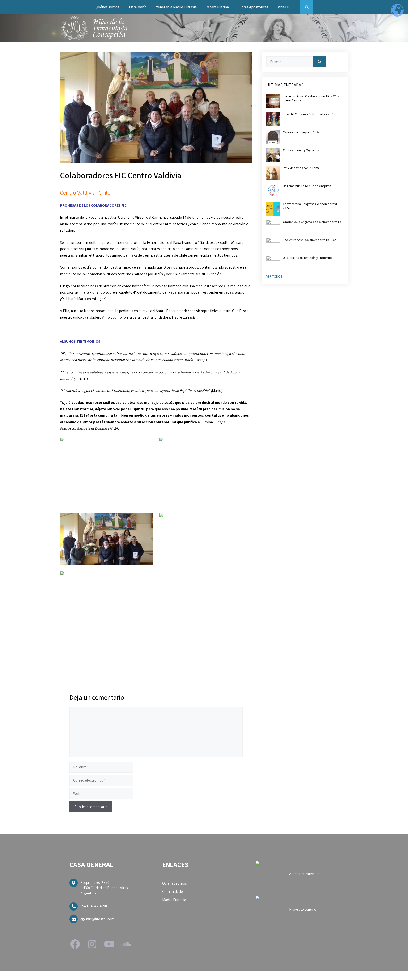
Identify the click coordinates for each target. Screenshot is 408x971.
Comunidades (173, 891)
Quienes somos (174, 883)
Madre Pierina (218, 6)
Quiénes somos (107, 6)
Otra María (137, 6)
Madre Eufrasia (174, 899)
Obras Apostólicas (253, 6)
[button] (306, 7)
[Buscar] (319, 61)
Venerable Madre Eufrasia (176, 6)
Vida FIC (284, 6)
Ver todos (274, 276)
